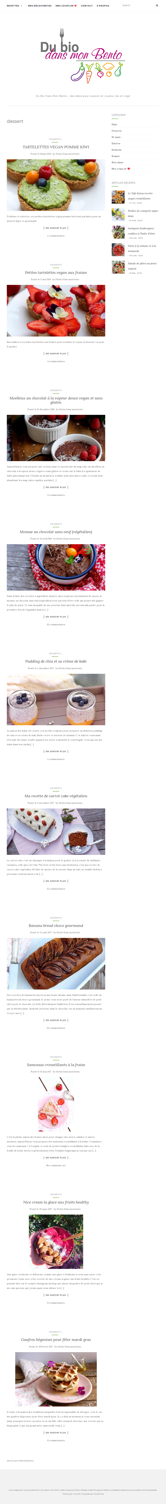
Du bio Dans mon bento (68, 154)
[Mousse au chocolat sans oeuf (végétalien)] (56, 567)
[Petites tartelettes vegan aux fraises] (56, 310)
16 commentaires (56, 624)
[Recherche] (157, 5)
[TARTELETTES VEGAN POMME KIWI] (56, 185)
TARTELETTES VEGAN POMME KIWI (56, 146)
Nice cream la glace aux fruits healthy (56, 1202)
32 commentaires (56, 888)
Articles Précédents (20, 1461)
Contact (87, 6)
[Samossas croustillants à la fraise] (56, 1104)
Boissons (116, 149)
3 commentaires (56, 759)
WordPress (99, 1494)
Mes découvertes (40, 6)
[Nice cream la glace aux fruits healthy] (56, 1242)
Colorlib (76, 1494)
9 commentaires (56, 495)
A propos (103, 6)
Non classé (117, 162)
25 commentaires (56, 1028)
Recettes (13, 6)
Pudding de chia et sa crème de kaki (56, 661)
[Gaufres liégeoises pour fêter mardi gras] (56, 1379)
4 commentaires (56, 361)
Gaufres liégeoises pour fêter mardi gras (56, 1339)
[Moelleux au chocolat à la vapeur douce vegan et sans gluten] (56, 438)
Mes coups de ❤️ (66, 6)
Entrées (116, 143)
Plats (114, 124)
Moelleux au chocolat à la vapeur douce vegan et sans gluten (56, 400)
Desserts (55, 139)
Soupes (116, 156)
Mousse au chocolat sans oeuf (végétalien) (56, 531)
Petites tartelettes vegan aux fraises (56, 272)
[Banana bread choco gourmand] (56, 964)
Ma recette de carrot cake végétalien (56, 795)
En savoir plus (56, 228)
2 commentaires (56, 235)
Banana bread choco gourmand (56, 925)
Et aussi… (117, 137)
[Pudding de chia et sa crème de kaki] (56, 699)
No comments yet (55, 1165)
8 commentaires (56, 1302)
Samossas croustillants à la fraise (56, 1064)
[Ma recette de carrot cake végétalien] (56, 831)
